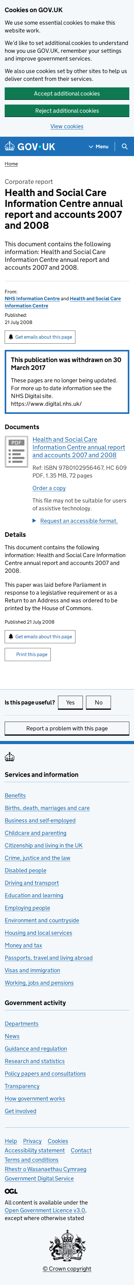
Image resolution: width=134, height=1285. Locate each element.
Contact (81, 1150)
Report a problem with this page (67, 728)
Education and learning (34, 895)
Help (11, 1141)
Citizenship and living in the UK (44, 845)
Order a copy (49, 488)
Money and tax (23, 945)
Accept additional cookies (67, 93)
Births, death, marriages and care (47, 808)
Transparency (22, 1086)
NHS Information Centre (32, 299)
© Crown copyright (67, 1268)
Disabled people (25, 870)
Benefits (15, 795)
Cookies (58, 1141)
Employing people (27, 907)
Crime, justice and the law (37, 857)
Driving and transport (32, 882)
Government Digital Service (39, 1178)
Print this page (31, 654)
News (12, 1036)
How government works (35, 1098)
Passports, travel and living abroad (49, 957)
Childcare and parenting (35, 832)
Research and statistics (35, 1061)
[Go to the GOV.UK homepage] (30, 146)
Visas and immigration (32, 970)
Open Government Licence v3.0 (45, 1210)
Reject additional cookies (67, 110)
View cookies (67, 126)
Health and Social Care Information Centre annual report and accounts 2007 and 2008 (78, 447)
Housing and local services (38, 932)
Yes (74, 702)
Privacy (32, 1141)
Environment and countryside (42, 920)
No (103, 702)
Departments (22, 1023)
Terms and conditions (32, 1159)
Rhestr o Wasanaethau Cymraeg (45, 1169)
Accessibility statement (35, 1150)
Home (11, 164)
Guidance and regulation (36, 1048)
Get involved (20, 1111)
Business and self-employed (40, 820)
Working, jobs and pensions (39, 982)
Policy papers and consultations (45, 1073)
